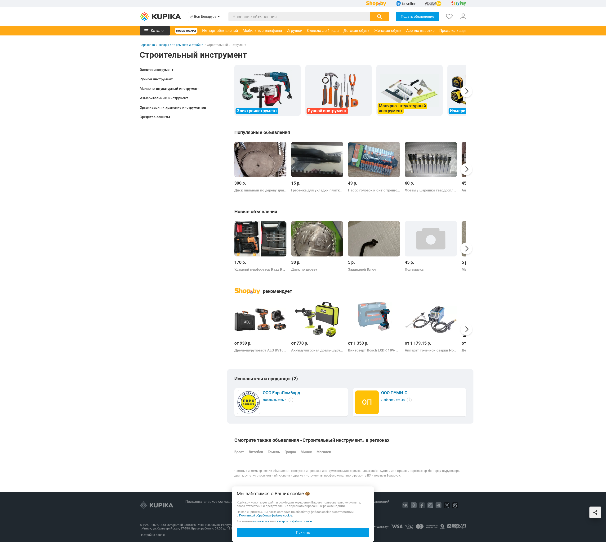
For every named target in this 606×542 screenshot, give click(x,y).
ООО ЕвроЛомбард (281, 392)
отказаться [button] (261, 521)
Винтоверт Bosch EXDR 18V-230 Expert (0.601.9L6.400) (374, 350)
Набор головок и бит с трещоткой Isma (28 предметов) (374, 190)
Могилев (323, 452)
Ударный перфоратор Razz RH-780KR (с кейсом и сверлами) (260, 269)
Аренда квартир (420, 30)
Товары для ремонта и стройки (180, 45)
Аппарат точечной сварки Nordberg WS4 (431, 350)
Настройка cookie (152, 535)
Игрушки (294, 30)
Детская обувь (356, 30)
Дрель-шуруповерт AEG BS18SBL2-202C (260, 350)
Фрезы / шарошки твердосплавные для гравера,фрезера (431, 190)
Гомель (274, 452)
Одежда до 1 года (323, 30)
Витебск (256, 452)
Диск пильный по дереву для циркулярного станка (260, 190)
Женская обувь (387, 30)
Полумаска (414, 269)
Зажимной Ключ (362, 269)
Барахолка (147, 45)
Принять (303, 532)
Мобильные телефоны (262, 30)
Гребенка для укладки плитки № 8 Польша (317, 190)
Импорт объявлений (220, 30)
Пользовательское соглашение (212, 501)
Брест (239, 452)
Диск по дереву (304, 269)
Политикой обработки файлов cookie (265, 515)
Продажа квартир (455, 30)
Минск (306, 452)
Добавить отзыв (274, 400)
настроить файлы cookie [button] (294, 521)
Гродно (290, 452)
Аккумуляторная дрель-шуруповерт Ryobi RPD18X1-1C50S (317, 350)
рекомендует (277, 291)
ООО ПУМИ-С (394, 392)
